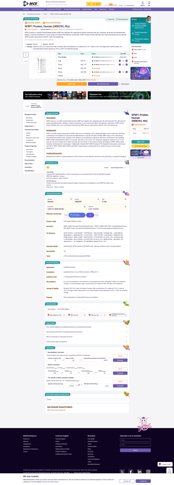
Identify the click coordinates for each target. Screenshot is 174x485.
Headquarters (27, 444)
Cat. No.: (31, 19)
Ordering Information (61, 444)
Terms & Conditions (60, 451)
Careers (25, 451)
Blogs (89, 449)
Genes (89, 461)
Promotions (91, 456)
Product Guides (92, 446)
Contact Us (26, 439)
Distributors (26, 446)
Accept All (143, 481)
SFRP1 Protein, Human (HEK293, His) (56, 410)
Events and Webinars (94, 459)
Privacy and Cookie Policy (82, 473)
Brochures (91, 454)
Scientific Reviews (93, 441)
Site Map (67, 473)
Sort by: (106, 167)
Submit (135, 450)
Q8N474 (51, 209)
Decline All (127, 481)
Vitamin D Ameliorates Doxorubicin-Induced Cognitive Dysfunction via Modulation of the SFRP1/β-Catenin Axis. (80, 183)
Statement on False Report (30, 449)
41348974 (65, 178)
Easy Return (58, 446)
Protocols (90, 451)
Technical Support (60, 439)
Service (140, 26)
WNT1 (51, 146)
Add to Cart (140, 142)
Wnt (72, 32)
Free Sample (91, 439)
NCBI (96, 209)
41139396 (61, 187)
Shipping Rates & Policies (62, 449)
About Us (25, 441)
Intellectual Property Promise (63, 454)
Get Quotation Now (140, 146)
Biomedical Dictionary (94, 464)
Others (49, 399)
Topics (89, 444)
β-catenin (48, 35)
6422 (91, 209)
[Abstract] (62, 176)
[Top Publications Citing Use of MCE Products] (54, 99)
